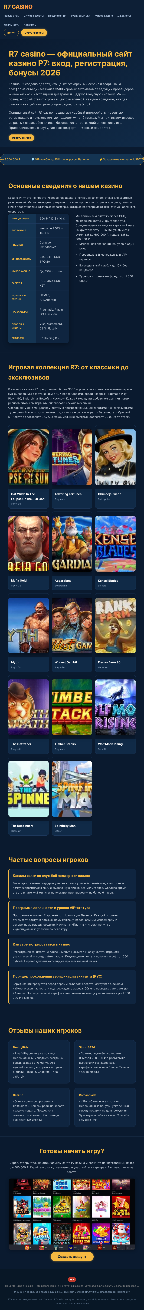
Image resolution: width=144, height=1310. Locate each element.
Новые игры (11, 15)
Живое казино (104, 15)
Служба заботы (34, 15)
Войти (11, 32)
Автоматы (30, 24)
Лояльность (11, 24)
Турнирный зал (80, 15)
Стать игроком (34, 32)
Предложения (57, 15)
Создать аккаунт (72, 1257)
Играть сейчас (21, 137)
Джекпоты (124, 15)
